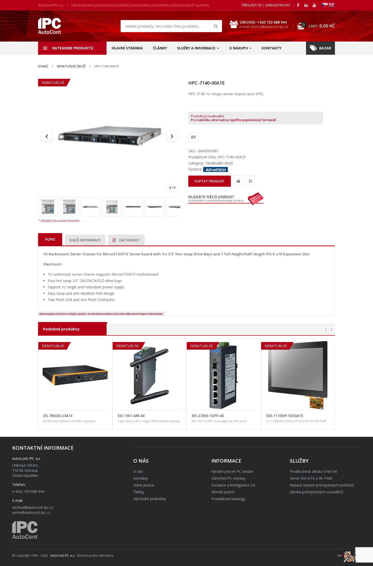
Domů (43, 66)
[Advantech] (215, 169)
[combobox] (171, 26)
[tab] (50, 239)
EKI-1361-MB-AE (131, 415)
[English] (331, 4)
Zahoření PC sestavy (228, 478)
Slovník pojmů (223, 491)
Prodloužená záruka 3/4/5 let (313, 471)
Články (160, 48)
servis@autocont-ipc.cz (31, 512)
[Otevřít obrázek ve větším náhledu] (109, 135)
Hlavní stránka (127, 48)
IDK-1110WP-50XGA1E (284, 415)
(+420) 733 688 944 (28, 491)
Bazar (325, 48)
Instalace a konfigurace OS (233, 485)
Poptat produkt (210, 181)
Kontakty (271, 48)
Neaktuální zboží (71, 66)
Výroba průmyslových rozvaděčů (316, 491)
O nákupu (238, 48)
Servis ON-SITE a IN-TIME (311, 478)
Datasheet (129, 240)
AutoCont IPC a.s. (62, 555)
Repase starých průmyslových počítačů (322, 485)
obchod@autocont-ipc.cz (32, 507)
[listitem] (48, 206)
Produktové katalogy (228, 498)
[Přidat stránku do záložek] (249, 181)
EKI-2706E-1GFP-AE (208, 415)
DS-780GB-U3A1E (58, 415)
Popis (50, 239)
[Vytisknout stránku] (237, 181)
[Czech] (325, 4)
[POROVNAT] (193, 137)
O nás (138, 471)
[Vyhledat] (215, 26)
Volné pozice (143, 485)
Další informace (85, 240)
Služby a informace (196, 48)
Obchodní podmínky (149, 498)
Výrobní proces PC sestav (232, 471)
